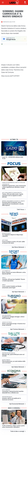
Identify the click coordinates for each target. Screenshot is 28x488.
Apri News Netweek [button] (18, 247)
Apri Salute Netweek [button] (18, 367)
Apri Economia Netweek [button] (16, 404)
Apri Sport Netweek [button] (18, 291)
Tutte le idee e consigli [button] (17, 431)
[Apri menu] (2, 2)
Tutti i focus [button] (20, 209)
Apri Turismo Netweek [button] (17, 329)
